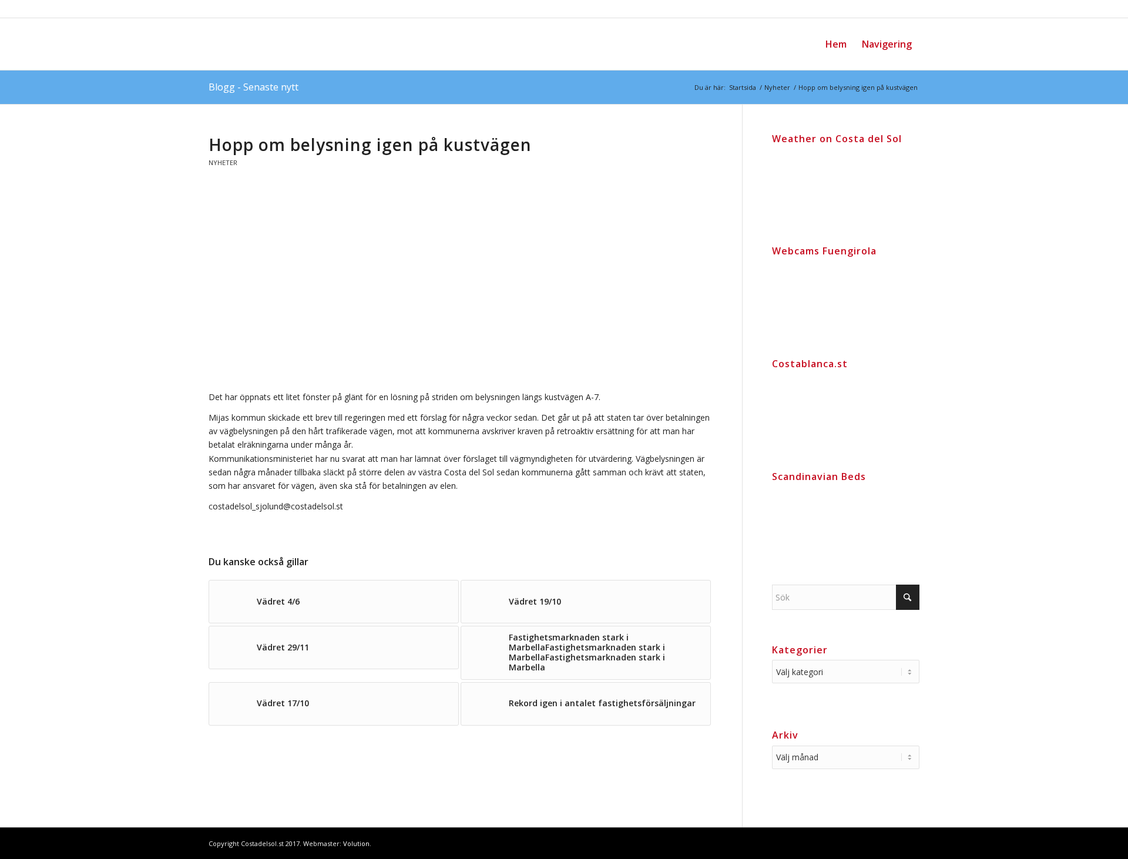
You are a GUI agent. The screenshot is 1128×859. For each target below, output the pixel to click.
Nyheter (223, 162)
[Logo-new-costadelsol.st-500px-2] (297, 44)
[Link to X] (910, 842)
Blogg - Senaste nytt (253, 86)
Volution (356, 843)
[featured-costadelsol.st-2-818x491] (461, 290)
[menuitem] (836, 44)
